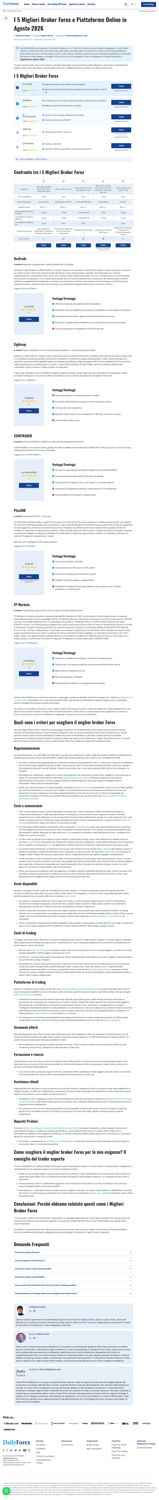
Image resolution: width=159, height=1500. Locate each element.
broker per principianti (40, 950)
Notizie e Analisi (38, 4)
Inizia (43, 245)
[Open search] (125, 4)
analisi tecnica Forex (23, 994)
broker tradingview (112, 1020)
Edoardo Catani (38, 1307)
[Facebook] (3, 1450)
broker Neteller (57, 1128)
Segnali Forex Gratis (77, 4)
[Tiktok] (19, 1450)
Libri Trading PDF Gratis (56, 4)
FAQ (38, 1452)
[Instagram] (29, 1450)
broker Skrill (72, 1128)
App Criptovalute (94, 1448)
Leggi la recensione (121, 91)
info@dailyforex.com (10, 1458)
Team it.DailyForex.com (50, 1369)
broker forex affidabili (100, 1193)
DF (4, 11)
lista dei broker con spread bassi (107, 916)
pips (51, 845)
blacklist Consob (82, 787)
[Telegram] (15, 1450)
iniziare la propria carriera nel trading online (80, 989)
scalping (105, 849)
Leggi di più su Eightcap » (25, 380)
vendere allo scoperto (99, 969)
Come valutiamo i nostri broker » (33, 159)
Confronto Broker (144, 1447)
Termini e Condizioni (45, 1456)
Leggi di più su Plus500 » (25, 546)
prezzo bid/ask (34, 842)
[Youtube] (24, 1450)
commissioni (81, 827)
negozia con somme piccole (60, 1141)
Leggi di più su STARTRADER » (27, 454)
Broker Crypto (93, 1445)
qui (121, 56)
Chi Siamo (91, 4)
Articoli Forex (67, 1445)
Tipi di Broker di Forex (14, 11)
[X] (7, 1450)
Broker (27, 4)
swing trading (110, 852)
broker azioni (70, 896)
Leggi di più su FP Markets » (26, 643)
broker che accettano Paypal (36, 1128)
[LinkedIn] (30, 1310)
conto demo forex (43, 1013)
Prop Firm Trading (120, 1451)
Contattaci (40, 1448)
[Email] (34, 1310)
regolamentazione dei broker (75, 778)
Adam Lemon (43, 1334)
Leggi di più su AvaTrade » (25, 288)
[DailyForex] (16, 1443)
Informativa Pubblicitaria (147, 11)
